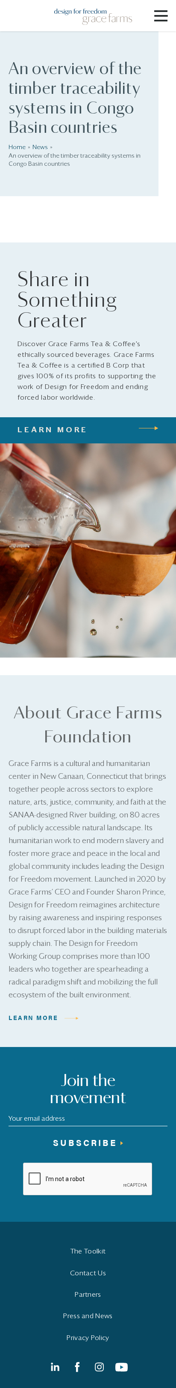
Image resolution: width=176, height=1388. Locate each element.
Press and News (87, 1316)
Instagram (99, 1367)
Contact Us (88, 1273)
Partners (88, 1294)
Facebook (77, 1367)
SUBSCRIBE (85, 1142)
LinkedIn (55, 1367)
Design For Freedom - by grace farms (98, 16)
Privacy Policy (88, 1337)
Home (17, 147)
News (40, 147)
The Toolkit (88, 1251)
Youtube (121, 1367)
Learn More (34, 1017)
